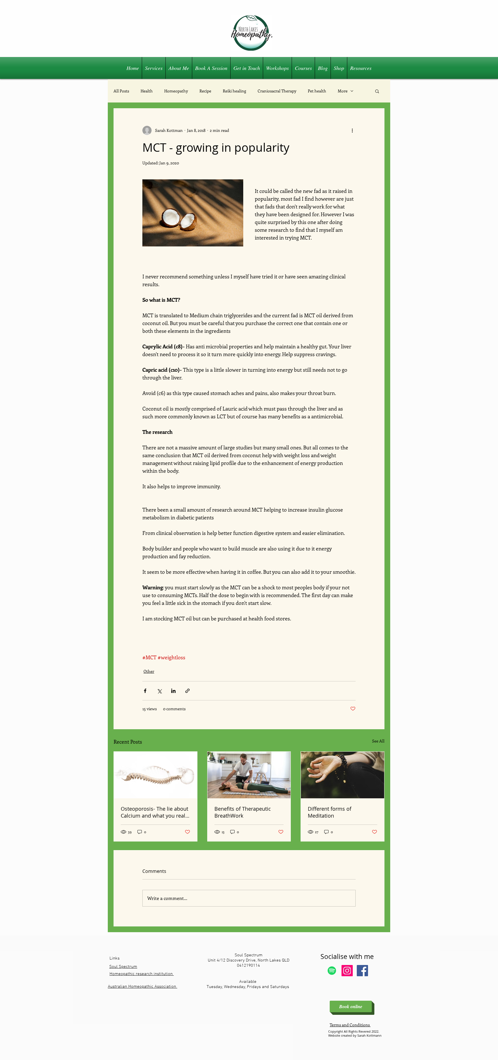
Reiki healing (234, 91)
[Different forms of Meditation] (342, 775)
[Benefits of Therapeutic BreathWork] (249, 775)
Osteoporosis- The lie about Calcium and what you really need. (155, 812)
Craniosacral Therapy (277, 91)
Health (147, 91)
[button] (377, 91)
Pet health (317, 91)
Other (149, 671)
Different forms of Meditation (329, 812)
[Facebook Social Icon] (362, 970)
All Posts (121, 91)
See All (378, 741)
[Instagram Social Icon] (347, 970)
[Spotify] (331, 970)
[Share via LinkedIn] (173, 691)
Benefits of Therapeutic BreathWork (242, 812)
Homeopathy (176, 91)
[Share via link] (187, 691)
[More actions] (352, 130)
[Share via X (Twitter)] (159, 691)
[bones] (155, 775)
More (343, 91)
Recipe (205, 91)
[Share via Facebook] (145, 691)
